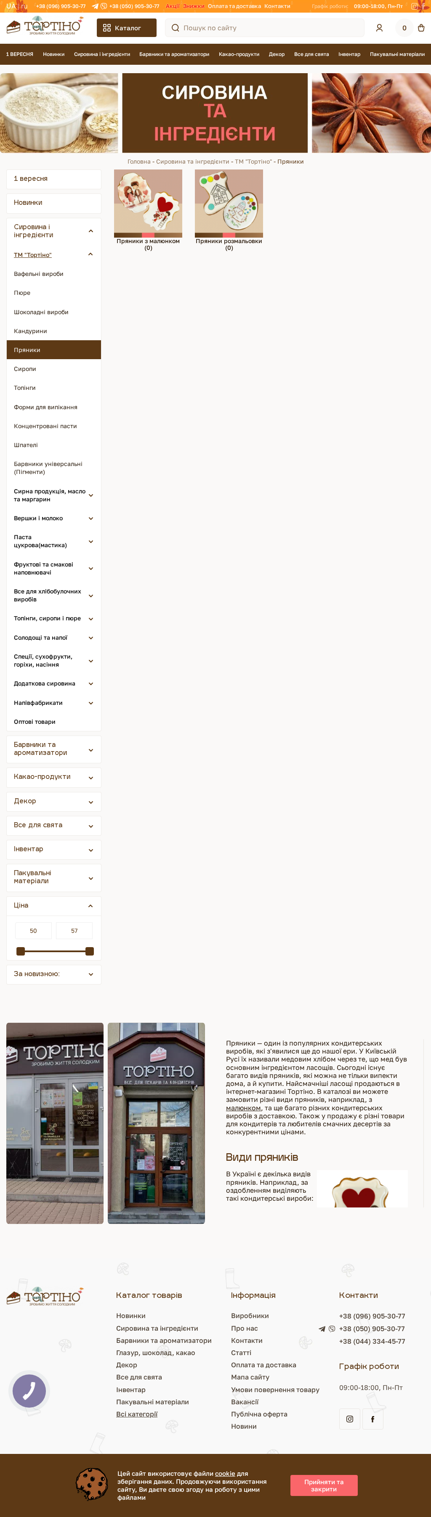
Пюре (22, 292)
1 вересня (31, 179)
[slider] (20, 951)
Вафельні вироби (39, 273)
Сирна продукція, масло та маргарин (49, 495)
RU (24, 6)
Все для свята (311, 54)
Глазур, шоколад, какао (155, 1352)
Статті (241, 1352)
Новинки (53, 54)
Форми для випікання (45, 406)
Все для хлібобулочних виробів (47, 595)
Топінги (25, 387)
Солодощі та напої (40, 637)
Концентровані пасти (45, 425)
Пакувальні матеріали (397, 54)
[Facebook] (423, 6)
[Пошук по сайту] (175, 28)
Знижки (194, 6)
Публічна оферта (259, 1414)
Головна (139, 161)
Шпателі (26, 444)
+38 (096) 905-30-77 (60, 6)
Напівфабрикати (38, 702)
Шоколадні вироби (41, 311)
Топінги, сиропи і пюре (47, 618)
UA (11, 6)
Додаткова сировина (44, 683)
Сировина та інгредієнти (192, 161)
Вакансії (244, 1402)
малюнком (243, 1108)
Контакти (277, 6)
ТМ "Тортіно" (253, 161)
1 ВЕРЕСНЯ (19, 54)
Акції (173, 6)
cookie (225, 1473)
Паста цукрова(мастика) (40, 540)
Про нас (244, 1328)
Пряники (27, 349)
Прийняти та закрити (324, 1485)
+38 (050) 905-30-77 (134, 6)
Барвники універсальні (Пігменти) (48, 467)
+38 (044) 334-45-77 (372, 1341)
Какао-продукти (239, 54)
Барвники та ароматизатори (174, 54)
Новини (244, 1426)
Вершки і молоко (38, 518)
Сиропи (25, 368)
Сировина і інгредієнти (102, 54)
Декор (277, 54)
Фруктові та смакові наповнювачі (43, 568)
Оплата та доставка (234, 6)
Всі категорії (136, 1414)
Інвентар (349, 54)
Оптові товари (35, 721)
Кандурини (30, 330)
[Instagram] (414, 6)
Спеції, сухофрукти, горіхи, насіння (43, 660)
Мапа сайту (250, 1377)
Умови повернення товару (275, 1389)
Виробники (250, 1315)
